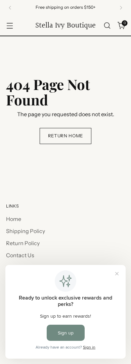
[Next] (121, 7)
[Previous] (10, 7)
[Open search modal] (107, 26)
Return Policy (23, 243)
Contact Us (20, 255)
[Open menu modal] (9, 26)
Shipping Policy (25, 231)
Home (13, 219)
